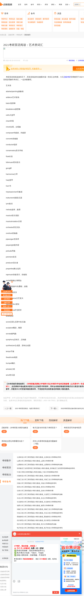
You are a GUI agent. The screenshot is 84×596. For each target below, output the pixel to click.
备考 (32, 4)
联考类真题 (67, 22)
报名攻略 (19, 19)
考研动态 (12, 19)
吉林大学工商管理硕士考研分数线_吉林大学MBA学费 (35, 491)
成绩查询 (12, 29)
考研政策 (4, 22)
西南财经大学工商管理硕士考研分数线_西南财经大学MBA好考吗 (39, 517)
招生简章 (12, 22)
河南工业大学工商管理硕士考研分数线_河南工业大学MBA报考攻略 (40, 479)
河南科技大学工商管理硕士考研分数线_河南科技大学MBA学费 (38, 476)
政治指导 (31, 19)
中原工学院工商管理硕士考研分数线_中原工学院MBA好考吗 (37, 472)
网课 (60, 4)
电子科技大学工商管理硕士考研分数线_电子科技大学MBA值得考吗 (40, 528)
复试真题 (57, 25)
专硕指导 (40, 22)
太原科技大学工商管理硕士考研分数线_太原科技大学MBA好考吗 (39, 457)
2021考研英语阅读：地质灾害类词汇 (27, 408)
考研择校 (72, 60)
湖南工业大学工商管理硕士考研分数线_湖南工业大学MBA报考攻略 (40, 509)
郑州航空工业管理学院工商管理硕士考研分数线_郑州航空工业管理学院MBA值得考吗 (46, 468)
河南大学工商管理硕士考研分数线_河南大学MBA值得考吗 (36, 483)
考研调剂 (4, 29)
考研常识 (4, 19)
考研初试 (12, 25)
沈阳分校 (3, 587)
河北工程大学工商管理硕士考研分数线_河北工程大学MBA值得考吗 (40, 513)
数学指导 (46, 19)
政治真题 (65, 19)
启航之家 (3, 590)
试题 (17, 29)
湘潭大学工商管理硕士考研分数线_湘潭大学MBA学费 (35, 505)
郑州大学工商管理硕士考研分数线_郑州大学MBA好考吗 (36, 487)
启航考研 (67, 77)
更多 (67, 4)
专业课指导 (31, 22)
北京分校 (3, 584)
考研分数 (4, 25)
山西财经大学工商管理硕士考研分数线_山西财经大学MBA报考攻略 (40, 464)
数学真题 (72, 19)
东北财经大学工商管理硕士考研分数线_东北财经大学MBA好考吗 (39, 502)
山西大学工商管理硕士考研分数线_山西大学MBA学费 (35, 461)
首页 (19, 4)
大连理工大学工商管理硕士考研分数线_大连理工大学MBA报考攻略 (40, 494)
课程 (53, 4)
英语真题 (57, 19)
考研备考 (19, 35)
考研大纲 (19, 22)
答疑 (22, 29)
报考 (25, 4)
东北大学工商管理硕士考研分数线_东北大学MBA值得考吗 (36, 498)
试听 (4, 431)
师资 (46, 4)
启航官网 (11, 35)
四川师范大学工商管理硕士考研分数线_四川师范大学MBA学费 (38, 520)
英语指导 (38, 19)
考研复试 (19, 25)
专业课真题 (58, 22)
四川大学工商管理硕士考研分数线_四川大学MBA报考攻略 (36, 524)
